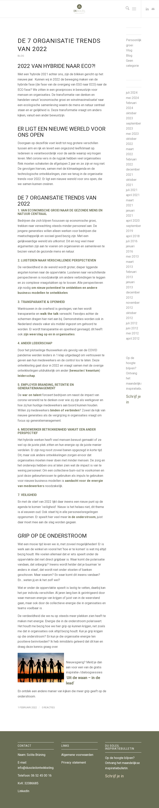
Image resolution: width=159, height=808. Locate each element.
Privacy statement (73, 762)
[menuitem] (125, 9)
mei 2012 (132, 333)
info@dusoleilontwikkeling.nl (37, 768)
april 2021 (133, 195)
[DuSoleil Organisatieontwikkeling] (79, 9)
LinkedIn (23, 791)
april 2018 (133, 236)
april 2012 (133, 338)
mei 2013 (132, 256)
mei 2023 (132, 134)
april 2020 (133, 220)
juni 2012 (132, 328)
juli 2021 (131, 190)
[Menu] (134, 9)
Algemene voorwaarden (77, 755)
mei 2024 (132, 98)
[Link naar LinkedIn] (147, 9)
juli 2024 (131, 92)
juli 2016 (131, 241)
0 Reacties (48, 707)
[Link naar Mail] (153, 9)
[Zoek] (125, 9)
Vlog (129, 50)
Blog (21, 55)
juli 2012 (131, 323)
